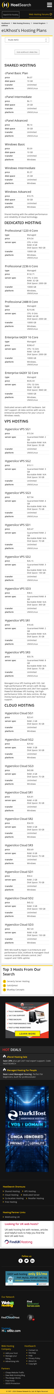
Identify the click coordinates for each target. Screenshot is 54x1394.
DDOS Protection (12, 1383)
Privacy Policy (34, 1358)
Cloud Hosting (11, 1194)
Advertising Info (12, 1361)
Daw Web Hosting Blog (15, 1375)
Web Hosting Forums (39, 14)
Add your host (11, 1353)
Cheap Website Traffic (14, 1372)
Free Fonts (10, 1381)
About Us (32, 1361)
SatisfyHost (12, 985)
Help (31, 1355)
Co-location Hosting (14, 1198)
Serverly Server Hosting (18, 981)
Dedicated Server (31, 1194)
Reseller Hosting (36, 1198)
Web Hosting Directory (21, 23)
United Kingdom (39, 23)
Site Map (32, 1353)
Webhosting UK (12, 1217)
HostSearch (5, 23)
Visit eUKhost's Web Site (27, 52)
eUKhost (4, 25)
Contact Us (33, 1350)
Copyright (33, 1364)
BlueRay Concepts (15, 989)
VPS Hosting (30, 1191)
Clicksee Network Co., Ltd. (25, 1391)
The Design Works (13, 1378)
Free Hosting (11, 1202)
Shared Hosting (12, 1191)
